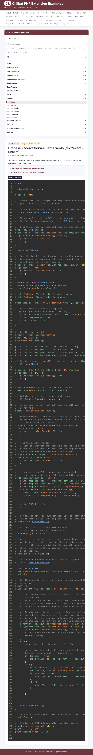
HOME (15, 13)
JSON (56, 49)
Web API (17, 39)
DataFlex (8, 17)
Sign (9, 52)
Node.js (49, 17)
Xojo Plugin (67, 24)
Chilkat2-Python (58, 13)
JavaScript (40, 17)
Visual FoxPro (55, 24)
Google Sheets (12, 114)
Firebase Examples (25, 155)
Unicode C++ (10, 24)
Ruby (41, 20)
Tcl (64, 20)
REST (75, 49)
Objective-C (59, 17)
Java (31, 17)
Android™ (24, 13)
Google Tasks (11, 117)
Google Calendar (12, 108)
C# (42, 13)
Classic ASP (81, 13)
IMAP (40, 49)
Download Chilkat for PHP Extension (28, 172)
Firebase (11, 102)
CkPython (70, 13)
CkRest (33, 250)
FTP (28, 49)
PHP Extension (72, 17)
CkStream (43, 554)
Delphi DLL (19, 17)
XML (21, 52)
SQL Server (50, 20)
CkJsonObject (39, 522)
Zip (26, 52)
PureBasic (33, 20)
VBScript (30, 24)
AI (8, 49)
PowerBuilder (10, 20)
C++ (48, 13)
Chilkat (8, 13)
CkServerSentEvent (39, 562)
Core (9, 39)
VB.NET (21, 24)
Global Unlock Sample (37, 212)
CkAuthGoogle (44, 282)
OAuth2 (63, 49)
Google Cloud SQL (13, 111)
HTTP (33, 49)
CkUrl (32, 338)
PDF (69, 49)
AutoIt (32, 13)
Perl (81, 17)
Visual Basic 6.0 (42, 24)
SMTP (15, 52)
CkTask (34, 568)
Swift (59, 20)
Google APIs (11, 105)
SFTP (81, 49)
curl (13, 49)
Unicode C (72, 20)
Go (26, 17)
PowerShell (22, 20)
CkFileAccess (36, 230)
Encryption (20, 49)
